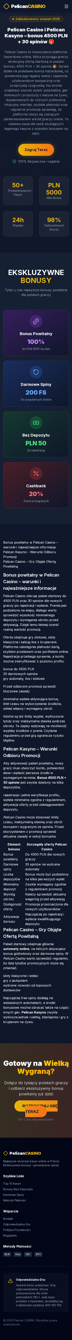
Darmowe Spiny (13, 1194)
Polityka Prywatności (16, 1230)
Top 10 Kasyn (12, 1183)
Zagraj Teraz (36, 150)
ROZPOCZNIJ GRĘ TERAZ (40, 1109)
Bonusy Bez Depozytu (18, 1189)
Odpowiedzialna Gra (16, 1224)
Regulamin (10, 1235)
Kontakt (8, 1218)
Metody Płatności (14, 1200)
